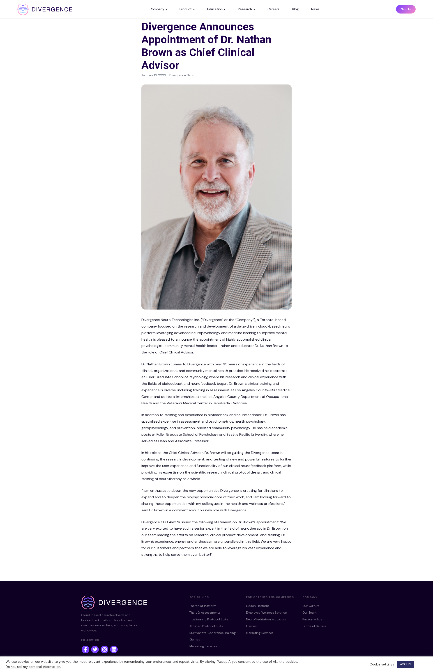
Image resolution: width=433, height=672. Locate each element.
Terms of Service (314, 626)
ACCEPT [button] (405, 664)
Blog (295, 9)
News (315, 9)
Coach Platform (257, 606)
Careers (273, 9)
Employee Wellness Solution (266, 613)
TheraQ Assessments (205, 613)
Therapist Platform (202, 606)
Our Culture (311, 606)
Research (245, 9)
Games (194, 639)
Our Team (309, 613)
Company (157, 9)
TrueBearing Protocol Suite (208, 619)
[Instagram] (104, 649)
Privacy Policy (312, 619)
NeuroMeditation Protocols (266, 619)
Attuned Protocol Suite (206, 626)
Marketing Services (203, 646)
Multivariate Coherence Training (212, 633)
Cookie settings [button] (382, 664)
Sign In (406, 9)
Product (186, 9)
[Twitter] (95, 649)
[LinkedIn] (114, 649)
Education (215, 9)
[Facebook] (85, 649)
